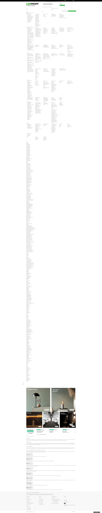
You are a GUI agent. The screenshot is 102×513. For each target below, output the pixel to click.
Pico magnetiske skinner (70, 51)
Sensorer (44, 125)
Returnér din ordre (29, 504)
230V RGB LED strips (28, 246)
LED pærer (36, 138)
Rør (26, 314)
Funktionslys (60, 102)
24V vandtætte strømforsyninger (30, 265)
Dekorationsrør (28, 274)
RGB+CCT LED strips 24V (29, 238)
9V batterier (27, 346)
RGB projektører (28, 185)
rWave (60, 125)
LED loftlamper (53, 28)
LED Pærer (27, 143)
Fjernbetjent (44, 16)
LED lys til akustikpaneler (46, 71)
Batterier (27, 344)
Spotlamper (28, 91)
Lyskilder (44, 140)
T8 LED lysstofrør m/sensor (30, 33)
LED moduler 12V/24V (29, 54)
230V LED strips (69, 53)
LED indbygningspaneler (38, 36)
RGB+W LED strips (45, 53)
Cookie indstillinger (29, 509)
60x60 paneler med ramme (38, 29)
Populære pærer (28, 144)
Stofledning (36, 128)
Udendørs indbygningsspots (29, 205)
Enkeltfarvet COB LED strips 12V (30, 227)
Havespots (52, 86)
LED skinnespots (28, 336)
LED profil (36, 69)
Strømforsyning (61, 46)
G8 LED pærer (37, 16)
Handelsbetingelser (29, 499)
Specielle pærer (28, 149)
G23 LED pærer (37, 17)
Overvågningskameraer (54, 89)
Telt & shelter (52, 91)
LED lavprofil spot (29, 49)
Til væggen (27, 308)
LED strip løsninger (45, 68)
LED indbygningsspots (29, 48)
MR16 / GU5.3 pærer (29, 20)
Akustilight (68, 30)
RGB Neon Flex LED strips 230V (30, 251)
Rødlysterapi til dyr (37, 100)
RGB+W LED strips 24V (46, 55)
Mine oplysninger (41, 503)
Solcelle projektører (28, 196)
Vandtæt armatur (29, 30)
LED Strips (27, 224)
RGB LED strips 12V (37, 54)
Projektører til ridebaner (30, 99)
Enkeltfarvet (60, 81)
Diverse (60, 97)
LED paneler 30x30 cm (38, 33)
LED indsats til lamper (53, 31)
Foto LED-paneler (28, 320)
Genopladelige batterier (30, 127)
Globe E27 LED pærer (29, 18)
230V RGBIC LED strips (70, 55)
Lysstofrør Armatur (29, 107)
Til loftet (27, 309)
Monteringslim (29, 135)
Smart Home (27, 362)
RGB (60, 82)
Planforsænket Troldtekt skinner (30, 199)
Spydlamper (36, 46)
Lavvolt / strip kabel (28, 352)
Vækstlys (68, 81)
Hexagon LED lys (28, 190)
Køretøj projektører (45, 30)
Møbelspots (27, 218)
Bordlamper (28, 86)
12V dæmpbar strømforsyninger (30, 262)
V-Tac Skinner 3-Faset (54, 105)
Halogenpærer (37, 25)
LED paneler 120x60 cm (38, 31)
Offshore (28, 119)
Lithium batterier (28, 347)
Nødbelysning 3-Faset (70, 48)
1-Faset (68, 49)
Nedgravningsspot (37, 45)
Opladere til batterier (29, 128)
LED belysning (28, 375)
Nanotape (27, 370)
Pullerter (52, 82)
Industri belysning (29, 102)
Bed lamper (27, 289)
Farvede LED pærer (53, 15)
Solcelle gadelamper (61, 30)
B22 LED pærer (37, 24)
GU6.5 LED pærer (61, 16)
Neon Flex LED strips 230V (29, 250)
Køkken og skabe (61, 45)
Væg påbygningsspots (46, 46)
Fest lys (60, 100)
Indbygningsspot (28, 203)
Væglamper (28, 84)
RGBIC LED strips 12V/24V (54, 54)
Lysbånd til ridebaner (37, 111)
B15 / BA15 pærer (37, 26)
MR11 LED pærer (28, 169)
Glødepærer (28, 118)
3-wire (68, 50)
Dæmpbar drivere (37, 34)
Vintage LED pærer (28, 164)
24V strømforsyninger (28, 264)
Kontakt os (28, 498)
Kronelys (36, 81)
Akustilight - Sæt (69, 31)
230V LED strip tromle (70, 56)
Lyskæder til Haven (53, 88)
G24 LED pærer (37, 18)
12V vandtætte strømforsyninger (30, 263)
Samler (27, 255)
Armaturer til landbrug (28, 329)
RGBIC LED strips (53, 53)
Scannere (68, 125)
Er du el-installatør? (96, 512)
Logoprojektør (61, 105)
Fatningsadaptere (37, 20)
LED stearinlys (28, 278)
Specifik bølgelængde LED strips (30, 230)
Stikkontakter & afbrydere (38, 124)
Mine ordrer (40, 498)
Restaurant (52, 122)
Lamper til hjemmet (28, 269)
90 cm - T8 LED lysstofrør (30, 35)
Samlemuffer (27, 357)
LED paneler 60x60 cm (38, 28)
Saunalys (44, 69)
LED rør (44, 139)
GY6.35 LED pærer (37, 21)
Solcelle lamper (45, 97)
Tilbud (27, 372)
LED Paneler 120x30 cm (54, 117)
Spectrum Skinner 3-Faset (46, 83)
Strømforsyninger (53, 68)
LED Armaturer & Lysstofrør (29, 171)
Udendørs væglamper (53, 84)
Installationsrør (37, 129)
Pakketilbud (27, 377)
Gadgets (27, 311)
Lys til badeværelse (29, 94)
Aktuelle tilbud (29, 428)
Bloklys (36, 82)
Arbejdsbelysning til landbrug (38, 110)
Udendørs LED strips (61, 68)
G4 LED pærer (28, 148)
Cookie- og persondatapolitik (30, 503)
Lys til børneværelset (29, 95)
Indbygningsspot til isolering (29, 208)
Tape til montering (29, 133)
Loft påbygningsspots (45, 45)
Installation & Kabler (28, 349)
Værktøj (68, 124)
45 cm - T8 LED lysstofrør (30, 34)
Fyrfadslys (36, 84)
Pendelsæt (28, 83)
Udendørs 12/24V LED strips (62, 69)
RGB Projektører (29, 115)
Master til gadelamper (28, 334)
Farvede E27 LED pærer (30, 17)
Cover (27, 253)
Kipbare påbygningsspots (29, 213)
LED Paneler (27, 176)
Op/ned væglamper (53, 85)
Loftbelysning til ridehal (38, 112)
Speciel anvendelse (37, 73)
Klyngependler (29, 82)
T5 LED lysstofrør (29, 39)
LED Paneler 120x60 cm (54, 116)
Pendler (28, 81)
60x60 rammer (37, 30)
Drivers (52, 132)
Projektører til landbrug (29, 330)
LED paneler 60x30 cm (29, 179)
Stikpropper (36, 127)
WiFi (26, 161)
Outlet (27, 373)
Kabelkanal (36, 130)
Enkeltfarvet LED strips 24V (29, 229)
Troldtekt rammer (37, 35)
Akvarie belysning (28, 312)
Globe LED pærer (53, 16)
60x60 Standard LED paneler (54, 115)
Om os (27, 505)
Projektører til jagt (45, 31)
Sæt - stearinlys (28, 280)
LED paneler (44, 137)
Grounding (36, 99)
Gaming (27, 307)
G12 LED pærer (28, 152)
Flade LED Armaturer (29, 106)
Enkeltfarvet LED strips (30, 53)
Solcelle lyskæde (61, 31)
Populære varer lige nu (30, 436)
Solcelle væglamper (61, 29)
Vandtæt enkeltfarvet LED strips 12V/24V (31, 228)
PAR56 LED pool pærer (29, 158)
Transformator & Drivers (29, 360)
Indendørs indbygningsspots (30, 45)
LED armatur (28, 105)
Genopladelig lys (37, 85)
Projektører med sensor (46, 29)
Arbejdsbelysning (28, 324)
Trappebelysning (29, 96)
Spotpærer (27, 166)
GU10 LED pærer (53, 45)
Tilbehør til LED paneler (29, 181)
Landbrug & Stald (37, 102)
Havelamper (52, 81)
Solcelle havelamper (61, 28)
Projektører (44, 28)
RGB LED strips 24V (37, 56)
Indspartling (36, 72)
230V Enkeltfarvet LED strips (70, 54)
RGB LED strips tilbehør (29, 236)
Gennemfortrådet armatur (30, 43)
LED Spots (27, 202)
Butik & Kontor (53, 102)
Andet (36, 74)
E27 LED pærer (29, 15)
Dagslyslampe (28, 304)
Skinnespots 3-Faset (69, 46)
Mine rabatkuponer (41, 504)
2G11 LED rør (28, 112)
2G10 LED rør (28, 40)
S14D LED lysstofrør (29, 41)
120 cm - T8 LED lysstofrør (30, 36)
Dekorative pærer (28, 163)
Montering (44, 33)
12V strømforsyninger (53, 69)
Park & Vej (44, 102)
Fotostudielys (27, 319)
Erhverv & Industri (28, 322)
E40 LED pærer (37, 15)
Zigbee (44, 15)
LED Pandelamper (61, 104)
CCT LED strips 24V (61, 54)
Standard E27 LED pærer (30, 16)
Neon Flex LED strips (29, 68)
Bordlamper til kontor (53, 112)
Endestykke (36, 76)
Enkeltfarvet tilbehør (29, 62)
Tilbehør (36, 79)
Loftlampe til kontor (53, 111)
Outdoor (52, 90)
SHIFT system (53, 110)
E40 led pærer (28, 327)
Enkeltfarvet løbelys (29, 67)
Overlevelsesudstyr (28, 368)
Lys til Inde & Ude (28, 268)
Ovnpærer (36, 22)
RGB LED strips (37, 53)
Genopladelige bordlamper (30, 87)
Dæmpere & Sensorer (28, 358)
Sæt (35, 78)
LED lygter (27, 192)
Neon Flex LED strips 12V (30, 69)
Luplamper (28, 88)
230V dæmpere (45, 124)
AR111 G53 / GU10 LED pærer (62, 17)
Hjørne (36, 71)
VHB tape (28, 134)
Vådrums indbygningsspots (30, 46)
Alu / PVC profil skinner (38, 68)
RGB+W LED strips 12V (46, 54)
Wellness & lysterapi (37, 97)
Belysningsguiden (29, 508)
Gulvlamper (28, 89)
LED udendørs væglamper (54, 33)
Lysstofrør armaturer (29, 29)
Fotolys (52, 97)
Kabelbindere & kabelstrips (29, 354)
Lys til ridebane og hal (28, 332)
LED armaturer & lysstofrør (30, 104)
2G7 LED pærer (37, 23)
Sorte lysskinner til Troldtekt (29, 200)
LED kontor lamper (28, 337)
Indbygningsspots (28, 379)
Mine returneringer (41, 499)
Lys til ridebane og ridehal (30, 97)
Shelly (27, 365)
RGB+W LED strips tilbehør (46, 56)
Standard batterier (29, 124)
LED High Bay (53, 29)
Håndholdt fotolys (53, 99)
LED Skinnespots (28, 283)
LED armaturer (29, 28)
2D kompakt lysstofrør (29, 111)
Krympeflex (27, 356)
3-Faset (68, 45)
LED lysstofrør (29, 31)
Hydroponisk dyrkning (69, 82)
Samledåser (36, 125)
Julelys (36, 83)
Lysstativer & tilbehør (53, 100)
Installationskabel (28, 351)
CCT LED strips (61, 53)
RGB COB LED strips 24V (38, 57)
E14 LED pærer (28, 146)
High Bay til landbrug (37, 109)
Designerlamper (37, 137)
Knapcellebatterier (29, 125)
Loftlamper (28, 90)
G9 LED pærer (29, 21)
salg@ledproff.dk (56, 503)
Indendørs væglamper (29, 85)
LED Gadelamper (53, 30)
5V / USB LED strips (28, 259)
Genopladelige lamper (29, 92)
